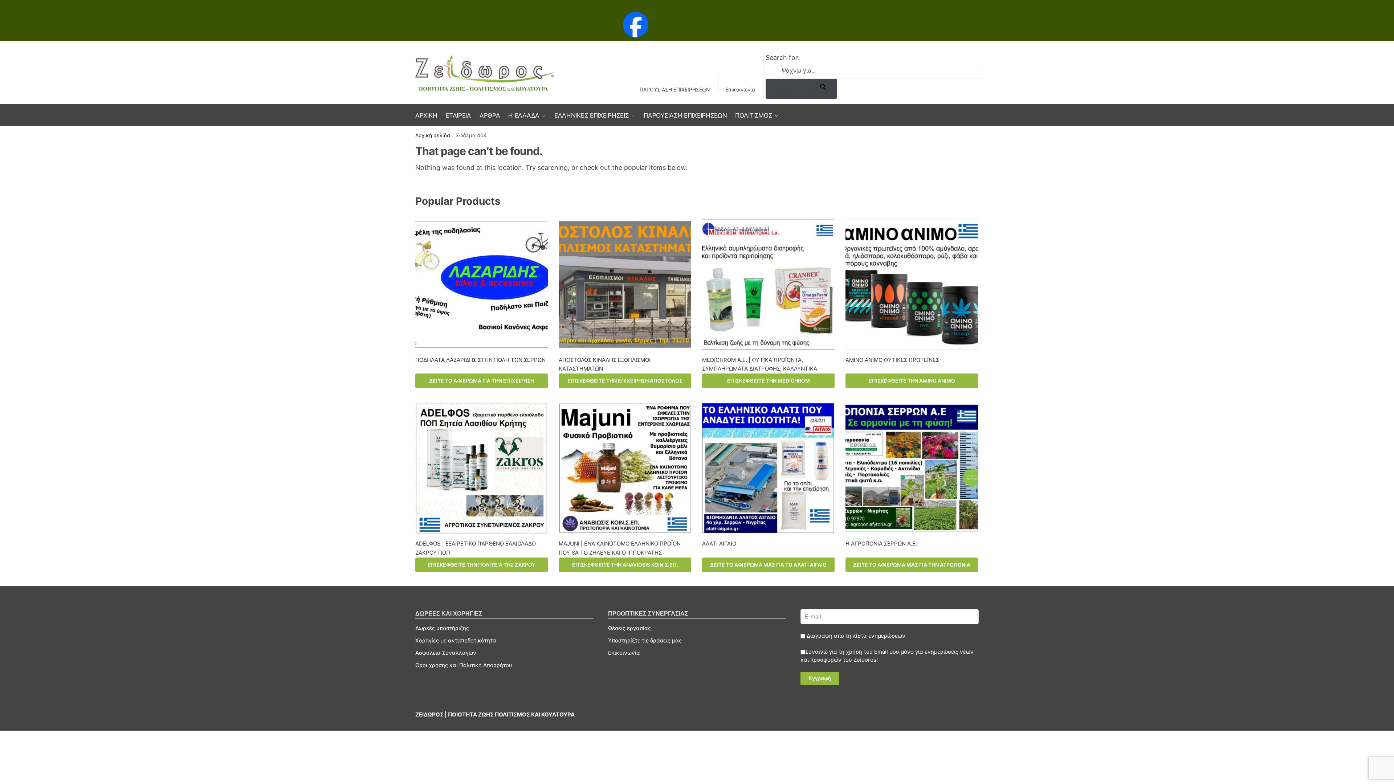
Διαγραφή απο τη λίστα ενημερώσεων (855, 635)
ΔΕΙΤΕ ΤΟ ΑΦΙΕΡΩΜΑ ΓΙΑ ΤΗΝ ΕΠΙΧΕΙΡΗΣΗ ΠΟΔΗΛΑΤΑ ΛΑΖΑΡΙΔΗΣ (481, 382)
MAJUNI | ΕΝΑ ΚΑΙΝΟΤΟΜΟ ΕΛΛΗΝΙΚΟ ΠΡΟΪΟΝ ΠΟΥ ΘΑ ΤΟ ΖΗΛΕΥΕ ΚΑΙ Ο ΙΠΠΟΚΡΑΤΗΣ (620, 548)
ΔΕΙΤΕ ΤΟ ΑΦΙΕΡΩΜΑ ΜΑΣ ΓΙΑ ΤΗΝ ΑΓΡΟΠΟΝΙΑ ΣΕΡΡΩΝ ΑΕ (911, 567)
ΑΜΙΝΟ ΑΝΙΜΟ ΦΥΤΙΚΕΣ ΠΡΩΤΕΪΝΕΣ (892, 359)
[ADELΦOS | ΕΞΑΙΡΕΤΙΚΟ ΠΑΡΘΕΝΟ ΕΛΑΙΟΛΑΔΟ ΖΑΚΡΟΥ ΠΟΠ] (481, 468)
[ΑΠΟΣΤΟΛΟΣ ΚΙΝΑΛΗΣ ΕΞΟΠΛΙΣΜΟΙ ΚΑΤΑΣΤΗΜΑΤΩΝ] (625, 284)
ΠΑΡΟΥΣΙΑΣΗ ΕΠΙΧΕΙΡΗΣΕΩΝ (675, 89)
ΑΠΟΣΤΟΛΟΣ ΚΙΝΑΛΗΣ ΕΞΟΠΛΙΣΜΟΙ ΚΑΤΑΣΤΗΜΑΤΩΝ (605, 364)
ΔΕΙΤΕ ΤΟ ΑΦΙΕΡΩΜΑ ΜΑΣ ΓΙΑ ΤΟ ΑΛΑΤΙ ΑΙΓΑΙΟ (768, 565)
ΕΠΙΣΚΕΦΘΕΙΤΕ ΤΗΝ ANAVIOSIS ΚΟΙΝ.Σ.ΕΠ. (625, 565)
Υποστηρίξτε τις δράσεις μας (645, 640)
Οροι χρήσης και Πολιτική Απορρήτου (463, 665)
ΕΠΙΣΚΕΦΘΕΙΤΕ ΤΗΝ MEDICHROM (768, 380)
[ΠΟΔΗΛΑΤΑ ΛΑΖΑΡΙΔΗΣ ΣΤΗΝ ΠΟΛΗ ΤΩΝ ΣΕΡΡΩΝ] (481, 284)
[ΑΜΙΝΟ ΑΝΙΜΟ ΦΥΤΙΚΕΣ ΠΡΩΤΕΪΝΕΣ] (911, 284)
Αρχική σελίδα (432, 135)
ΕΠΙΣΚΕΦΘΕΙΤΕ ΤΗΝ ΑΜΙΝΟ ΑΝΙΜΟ (912, 380)
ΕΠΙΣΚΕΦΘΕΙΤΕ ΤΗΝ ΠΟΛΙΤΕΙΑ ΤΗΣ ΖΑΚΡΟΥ (481, 565)
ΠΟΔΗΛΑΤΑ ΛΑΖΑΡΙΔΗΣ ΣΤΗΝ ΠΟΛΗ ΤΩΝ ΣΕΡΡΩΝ (480, 359)
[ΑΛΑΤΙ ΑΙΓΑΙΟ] (768, 468)
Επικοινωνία (740, 89)
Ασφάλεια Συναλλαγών (445, 652)
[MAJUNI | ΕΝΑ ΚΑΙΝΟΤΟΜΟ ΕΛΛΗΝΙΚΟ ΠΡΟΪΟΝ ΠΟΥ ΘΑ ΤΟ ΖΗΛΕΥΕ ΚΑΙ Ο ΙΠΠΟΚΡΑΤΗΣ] (625, 468)
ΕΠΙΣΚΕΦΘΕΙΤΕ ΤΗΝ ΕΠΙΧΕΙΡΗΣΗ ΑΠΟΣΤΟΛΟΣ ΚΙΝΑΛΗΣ (624, 382)
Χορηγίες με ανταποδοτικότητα (455, 640)
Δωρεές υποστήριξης (442, 628)
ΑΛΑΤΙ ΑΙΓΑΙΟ (719, 543)
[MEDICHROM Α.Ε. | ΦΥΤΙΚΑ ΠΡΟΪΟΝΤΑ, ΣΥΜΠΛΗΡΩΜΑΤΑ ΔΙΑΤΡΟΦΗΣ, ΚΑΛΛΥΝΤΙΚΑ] (768, 284)
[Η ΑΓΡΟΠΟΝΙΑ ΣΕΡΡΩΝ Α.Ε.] (911, 468)
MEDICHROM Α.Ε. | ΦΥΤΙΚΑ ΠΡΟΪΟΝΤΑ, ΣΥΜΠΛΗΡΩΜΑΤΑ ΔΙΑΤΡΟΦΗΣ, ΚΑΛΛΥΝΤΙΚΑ (759, 364)
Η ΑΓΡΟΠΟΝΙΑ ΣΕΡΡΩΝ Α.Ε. (881, 543)
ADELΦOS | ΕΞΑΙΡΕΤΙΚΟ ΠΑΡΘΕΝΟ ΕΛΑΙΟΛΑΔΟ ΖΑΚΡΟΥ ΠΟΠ (475, 548)
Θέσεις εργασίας (629, 628)
